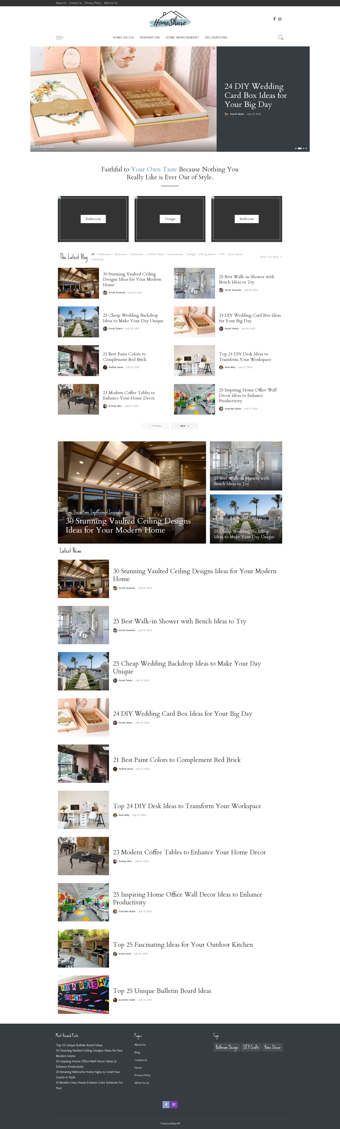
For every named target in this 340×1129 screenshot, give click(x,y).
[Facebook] (274, 19)
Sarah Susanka (117, 293)
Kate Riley (230, 367)
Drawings (97, 259)
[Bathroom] (93, 219)
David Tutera (116, 329)
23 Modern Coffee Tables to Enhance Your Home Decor (129, 395)
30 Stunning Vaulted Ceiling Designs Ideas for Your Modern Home (132, 279)
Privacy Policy (143, 1075)
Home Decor (41, 146)
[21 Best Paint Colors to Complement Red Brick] (78, 360)
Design (191, 254)
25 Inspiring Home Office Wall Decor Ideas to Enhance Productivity (248, 395)
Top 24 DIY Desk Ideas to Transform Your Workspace (245, 357)
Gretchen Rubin (233, 409)
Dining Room (207, 254)
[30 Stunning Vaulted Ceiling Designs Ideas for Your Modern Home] (78, 283)
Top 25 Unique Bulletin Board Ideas (162, 991)
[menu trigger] (62, 37)
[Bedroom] (246, 219)
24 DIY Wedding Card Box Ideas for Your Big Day (250, 318)
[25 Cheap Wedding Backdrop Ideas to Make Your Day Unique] (78, 321)
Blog (137, 1052)
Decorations (175, 254)
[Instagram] (280, 19)
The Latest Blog (74, 257)
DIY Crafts (251, 1047)
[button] (295, 148)
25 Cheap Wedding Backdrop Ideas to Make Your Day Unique (133, 318)
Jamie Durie (125, 954)
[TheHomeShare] (170, 19)
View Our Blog (269, 257)
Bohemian (136, 254)
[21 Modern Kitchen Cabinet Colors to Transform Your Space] (123, 99)
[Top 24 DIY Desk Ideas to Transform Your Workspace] (194, 360)
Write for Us (142, 1083)
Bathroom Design (227, 1047)
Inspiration (116, 512)
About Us (140, 1044)
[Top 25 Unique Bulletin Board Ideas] (83, 994)
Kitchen (54, 146)
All (93, 254)
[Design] (170, 219)
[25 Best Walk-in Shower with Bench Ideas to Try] (194, 283)
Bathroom (104, 254)
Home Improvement (95, 512)
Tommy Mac (237, 114)
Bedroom (121, 254)
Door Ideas (235, 254)
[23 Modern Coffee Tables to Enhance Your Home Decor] (78, 399)
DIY (222, 254)
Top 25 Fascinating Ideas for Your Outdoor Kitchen (183, 944)
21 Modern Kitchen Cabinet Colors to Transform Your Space (262, 95)
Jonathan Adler (127, 1000)
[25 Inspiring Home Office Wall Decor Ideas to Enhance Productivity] (194, 399)
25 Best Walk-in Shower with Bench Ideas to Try (246, 279)
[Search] (281, 37)
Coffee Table (155, 254)
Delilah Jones (116, 367)
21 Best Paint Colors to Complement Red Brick (125, 357)
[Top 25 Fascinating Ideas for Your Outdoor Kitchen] (83, 948)
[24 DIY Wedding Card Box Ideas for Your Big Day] (194, 321)
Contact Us (141, 1060)
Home (138, 1067)
